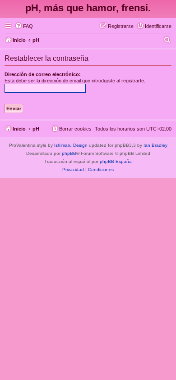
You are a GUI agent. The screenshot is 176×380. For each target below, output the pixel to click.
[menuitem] (24, 26)
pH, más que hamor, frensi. (88, 8)
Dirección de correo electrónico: (43, 74)
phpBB (69, 153)
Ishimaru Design (71, 145)
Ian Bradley (155, 145)
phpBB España (116, 161)
